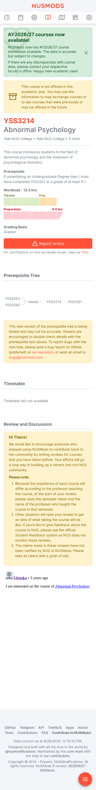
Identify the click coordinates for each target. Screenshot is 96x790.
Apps (70, 727)
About (83, 727)
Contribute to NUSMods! (71, 733)
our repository (43, 352)
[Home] (48, 6)
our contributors (56, 756)
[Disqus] (48, 630)
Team (9, 733)
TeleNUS (55, 727)
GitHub (10, 727)
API (41, 727)
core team (75, 751)
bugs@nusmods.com (26, 357)
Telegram (27, 727)
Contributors (27, 733)
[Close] (86, 52)
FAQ (85, 252)
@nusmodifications (20, 751)
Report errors (51, 243)
